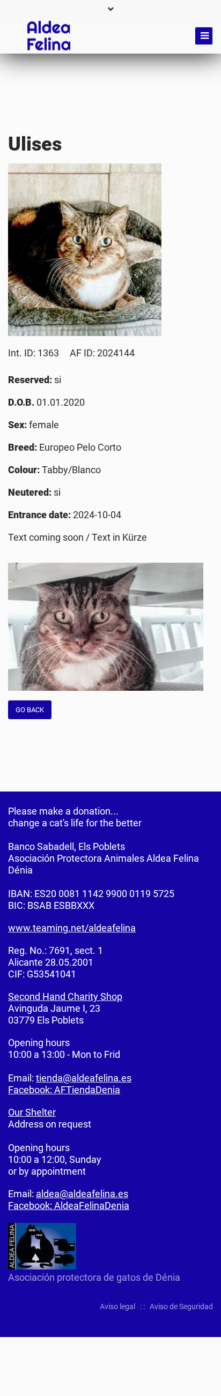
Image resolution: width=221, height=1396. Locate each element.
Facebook (161, 133)
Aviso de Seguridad (181, 1306)
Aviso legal (117, 1306)
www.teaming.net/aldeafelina (72, 928)
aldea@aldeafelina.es (82, 1193)
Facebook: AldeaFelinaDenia (68, 1205)
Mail (204, 133)
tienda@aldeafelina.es (83, 1078)
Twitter (182, 133)
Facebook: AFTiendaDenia (64, 1089)
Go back (30, 710)
